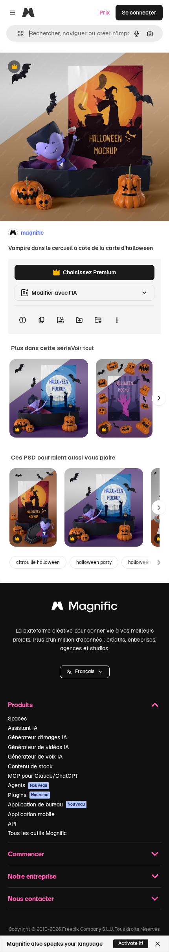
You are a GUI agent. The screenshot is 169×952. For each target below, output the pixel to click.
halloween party (94, 562)
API (12, 823)
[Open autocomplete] (17, 33)
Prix (104, 12)
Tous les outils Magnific (37, 833)
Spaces (17, 718)
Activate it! (130, 943)
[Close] (157, 943)
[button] (85, 672)
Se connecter (139, 12)
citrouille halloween (38, 562)
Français (84, 671)
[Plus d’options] (117, 320)
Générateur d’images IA (37, 737)
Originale (51, 67)
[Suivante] (159, 398)
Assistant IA (22, 727)
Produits (20, 704)
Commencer (26, 854)
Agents (27, 785)
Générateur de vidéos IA (38, 747)
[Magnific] (84, 608)
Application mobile (31, 814)
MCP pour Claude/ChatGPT (43, 775)
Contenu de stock (30, 766)
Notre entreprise (32, 876)
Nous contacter (31, 898)
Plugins (28, 795)
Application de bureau (46, 804)
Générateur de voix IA (35, 756)
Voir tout (82, 348)
